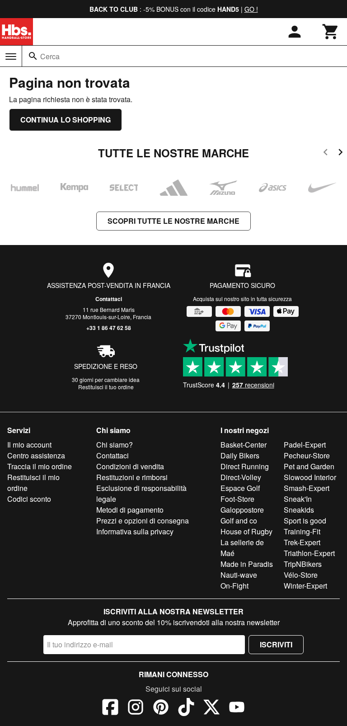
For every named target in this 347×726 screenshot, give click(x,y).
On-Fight (234, 585)
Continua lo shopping (65, 119)
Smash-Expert (306, 488)
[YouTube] (237, 708)
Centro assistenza (36, 455)
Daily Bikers (239, 455)
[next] (340, 153)
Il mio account (29, 444)
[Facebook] (110, 708)
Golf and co (238, 520)
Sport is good (305, 520)
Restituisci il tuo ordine (106, 387)
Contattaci (108, 298)
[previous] (325, 153)
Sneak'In (298, 499)
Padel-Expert (305, 444)
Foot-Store (237, 499)
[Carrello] (331, 32)
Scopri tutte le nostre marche (173, 221)
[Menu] (11, 56)
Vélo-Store (301, 575)
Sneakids (299, 509)
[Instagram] (136, 708)
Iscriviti (276, 644)
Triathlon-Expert (309, 553)
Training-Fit (302, 531)
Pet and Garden (309, 466)
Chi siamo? (114, 444)
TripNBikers (303, 564)
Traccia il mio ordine (39, 466)
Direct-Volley (240, 477)
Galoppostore (242, 509)
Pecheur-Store (307, 455)
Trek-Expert (302, 542)
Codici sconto (29, 499)
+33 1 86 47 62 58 (108, 328)
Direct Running (244, 466)
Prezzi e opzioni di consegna (142, 520)
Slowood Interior (310, 477)
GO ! (251, 9)
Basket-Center (243, 444)
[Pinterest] (161, 708)
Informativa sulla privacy (135, 531)
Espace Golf (240, 488)
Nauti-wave (238, 575)
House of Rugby (246, 531)
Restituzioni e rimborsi (132, 477)
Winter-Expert (305, 585)
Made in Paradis (246, 564)
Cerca (50, 56)
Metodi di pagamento (130, 509)
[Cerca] (33, 56)
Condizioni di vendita (130, 466)
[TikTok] (186, 708)
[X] (211, 708)
